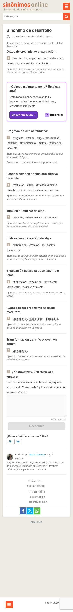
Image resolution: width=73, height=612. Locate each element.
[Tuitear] (30, 510)
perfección (55, 143)
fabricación (14, 250)
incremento (27, 63)
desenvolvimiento (46, 185)
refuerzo (18, 217)
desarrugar (36, 496)
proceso (53, 190)
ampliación (42, 63)
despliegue (13, 287)
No (18, 441)
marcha (11, 190)
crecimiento (20, 58)
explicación (19, 282)
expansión (35, 58)
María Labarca (37, 454)
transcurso (25, 190)
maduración (36, 318)
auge (40, 138)
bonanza (12, 143)
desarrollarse (37, 485)
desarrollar (36, 481)
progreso (18, 138)
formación (52, 318)
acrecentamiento (53, 58)
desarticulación (36, 502)
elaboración (20, 245)
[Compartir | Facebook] (23, 510)
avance (30, 138)
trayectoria (40, 190)
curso (30, 185)
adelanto (12, 148)
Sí (10, 441)
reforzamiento (33, 217)
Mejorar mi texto (22, 114)
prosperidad (52, 138)
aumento (12, 63)
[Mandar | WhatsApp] (37, 510)
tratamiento (50, 282)
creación (34, 245)
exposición (35, 282)
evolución (18, 185)
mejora (43, 143)
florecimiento (28, 143)
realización (48, 245)
